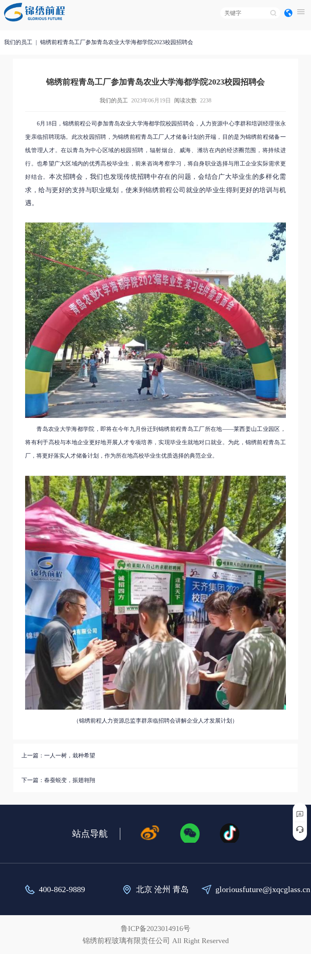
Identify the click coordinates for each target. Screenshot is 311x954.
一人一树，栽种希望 (69, 756)
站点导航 (90, 834)
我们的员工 (18, 42)
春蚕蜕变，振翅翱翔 (69, 780)
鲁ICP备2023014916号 (155, 928)
